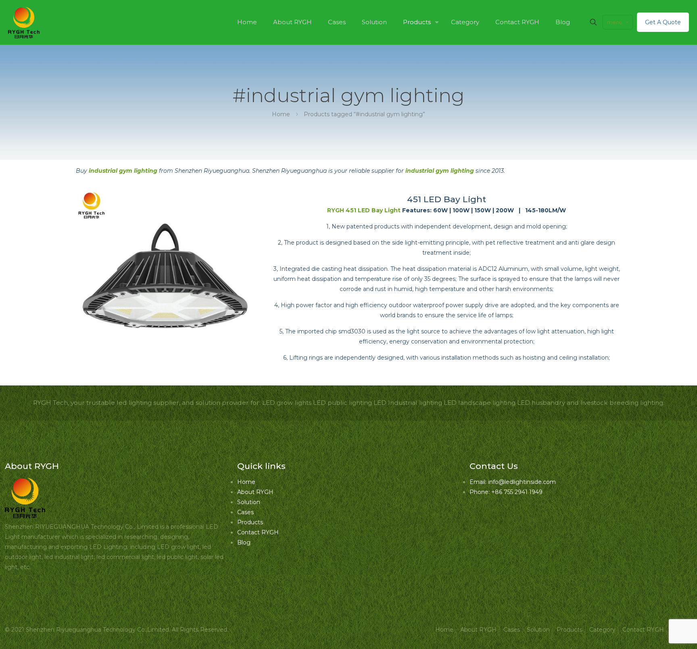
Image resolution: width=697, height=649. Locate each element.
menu (614, 22)
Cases (245, 512)
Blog (243, 542)
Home (281, 114)
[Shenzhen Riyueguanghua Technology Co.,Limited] (24, 22)
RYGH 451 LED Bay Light (364, 210)
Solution (248, 502)
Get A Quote (663, 22)
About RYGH (255, 492)
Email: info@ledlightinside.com (513, 482)
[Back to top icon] (658, 632)
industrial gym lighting (123, 170)
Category (602, 629)
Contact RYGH (258, 532)
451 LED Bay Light (446, 199)
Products (250, 522)
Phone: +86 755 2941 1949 (506, 492)
